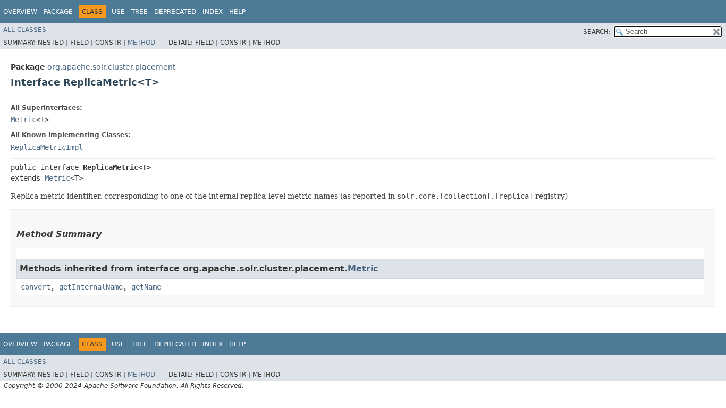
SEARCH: (597, 32)
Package (58, 11)
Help (237, 11)
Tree (139, 11)
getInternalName (91, 287)
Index (212, 11)
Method (141, 42)
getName (146, 287)
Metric (23, 119)
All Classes (24, 29)
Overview (20, 11)
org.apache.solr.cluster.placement (111, 67)
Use (118, 11)
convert (35, 287)
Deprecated (175, 11)
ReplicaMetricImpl (47, 147)
